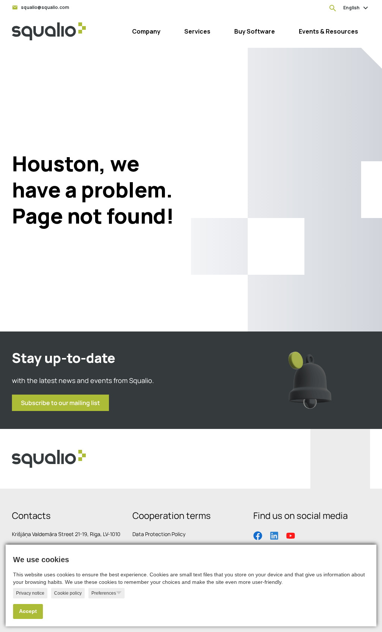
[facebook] (257, 534)
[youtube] (290, 534)
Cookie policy (68, 593)
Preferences (103, 593)
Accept (28, 611)
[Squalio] (49, 31)
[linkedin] (274, 534)
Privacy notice (30, 593)
